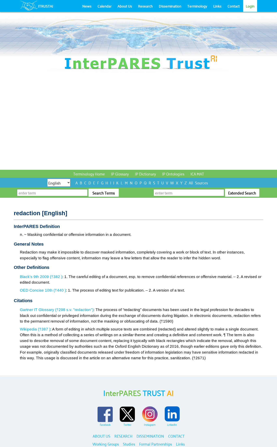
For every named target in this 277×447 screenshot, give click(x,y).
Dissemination (170, 6)
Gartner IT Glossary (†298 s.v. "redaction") (56, 310)
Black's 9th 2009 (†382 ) (41, 277)
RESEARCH (123, 435)
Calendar (105, 6)
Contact (234, 6)
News (86, 6)
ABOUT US (101, 435)
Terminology (197, 6)
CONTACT (176, 435)
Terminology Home (89, 173)
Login (250, 6)
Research (145, 6)
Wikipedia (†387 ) (35, 329)
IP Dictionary (145, 173)
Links (217, 6)
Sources (201, 182)
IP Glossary (120, 173)
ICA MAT (197, 173)
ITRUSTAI (45, 6)
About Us (125, 6)
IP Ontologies (173, 173)
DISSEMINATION (150, 435)
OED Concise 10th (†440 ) (43, 290)
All (191, 182)
